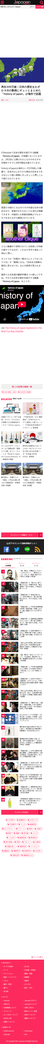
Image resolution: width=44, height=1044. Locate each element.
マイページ (7, 1011)
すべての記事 (8, 966)
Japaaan (22, 2)
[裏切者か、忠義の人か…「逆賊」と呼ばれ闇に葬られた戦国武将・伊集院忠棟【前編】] (33, 469)
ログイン (32, 7)
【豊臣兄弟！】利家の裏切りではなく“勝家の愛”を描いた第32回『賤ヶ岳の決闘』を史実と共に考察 (31, 633)
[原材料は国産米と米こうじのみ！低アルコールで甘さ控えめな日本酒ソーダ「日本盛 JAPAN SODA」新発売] (33, 437)
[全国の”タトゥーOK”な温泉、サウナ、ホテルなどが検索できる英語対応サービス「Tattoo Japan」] (11, 408)
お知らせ (7, 1004)
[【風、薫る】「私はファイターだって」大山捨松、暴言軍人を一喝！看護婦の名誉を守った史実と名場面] (9, 659)
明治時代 (34, 837)
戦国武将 (33, 824)
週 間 (22, 564)
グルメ (6, 980)
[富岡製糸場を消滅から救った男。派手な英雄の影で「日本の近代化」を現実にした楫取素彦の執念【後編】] (9, 743)
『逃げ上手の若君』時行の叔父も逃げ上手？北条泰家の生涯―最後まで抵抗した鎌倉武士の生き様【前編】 (31, 645)
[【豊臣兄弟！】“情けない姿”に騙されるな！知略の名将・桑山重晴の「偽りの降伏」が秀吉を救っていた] (9, 587)
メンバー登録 (39, 7)
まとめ (26, 966)
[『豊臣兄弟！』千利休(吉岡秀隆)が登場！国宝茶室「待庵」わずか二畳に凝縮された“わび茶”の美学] (9, 611)
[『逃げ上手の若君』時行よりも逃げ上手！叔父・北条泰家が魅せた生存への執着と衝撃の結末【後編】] (9, 695)
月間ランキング (9, 1022)
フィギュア (34, 846)
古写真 (6, 991)
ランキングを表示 (21, 812)
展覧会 (6, 851)
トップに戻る (38, 957)
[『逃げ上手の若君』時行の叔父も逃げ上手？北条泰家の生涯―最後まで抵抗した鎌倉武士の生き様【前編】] (9, 647)
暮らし (6, 988)
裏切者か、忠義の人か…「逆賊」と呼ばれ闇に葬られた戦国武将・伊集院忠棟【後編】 (10, 481)
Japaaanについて (30, 1004)
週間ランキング (29, 1018)
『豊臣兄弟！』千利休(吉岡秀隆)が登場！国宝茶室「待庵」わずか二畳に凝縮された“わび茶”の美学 (31, 609)
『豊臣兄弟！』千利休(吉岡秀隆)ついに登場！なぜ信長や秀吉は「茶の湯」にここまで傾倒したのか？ (31, 669)
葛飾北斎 (16, 855)
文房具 (37, 842)
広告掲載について (10, 1007)
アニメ (23, 824)
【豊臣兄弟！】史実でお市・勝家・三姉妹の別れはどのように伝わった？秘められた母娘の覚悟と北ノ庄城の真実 (31, 766)
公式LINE (27, 549)
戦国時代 (22, 820)
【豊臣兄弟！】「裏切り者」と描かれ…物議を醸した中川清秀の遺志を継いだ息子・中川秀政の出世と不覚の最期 (31, 706)
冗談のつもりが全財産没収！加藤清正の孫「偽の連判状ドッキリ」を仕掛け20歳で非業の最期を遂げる (31, 778)
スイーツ (21, 829)
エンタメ (27, 984)
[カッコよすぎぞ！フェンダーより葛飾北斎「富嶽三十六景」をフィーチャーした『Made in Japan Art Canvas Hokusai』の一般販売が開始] (11, 437)
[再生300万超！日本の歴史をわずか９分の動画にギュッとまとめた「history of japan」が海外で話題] (22, 70)
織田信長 (23, 837)
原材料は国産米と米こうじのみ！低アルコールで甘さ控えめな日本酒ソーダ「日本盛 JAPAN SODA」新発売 (32, 451)
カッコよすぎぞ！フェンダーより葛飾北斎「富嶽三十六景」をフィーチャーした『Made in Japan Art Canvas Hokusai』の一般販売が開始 (11, 452)
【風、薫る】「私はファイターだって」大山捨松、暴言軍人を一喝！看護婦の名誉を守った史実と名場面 (31, 657)
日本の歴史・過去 (10, 392)
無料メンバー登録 (30, 1011)
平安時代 (13, 824)
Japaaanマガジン (30, 1000)
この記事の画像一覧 (23, 386)
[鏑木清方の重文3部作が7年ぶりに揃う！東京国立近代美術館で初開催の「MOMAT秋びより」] (9, 731)
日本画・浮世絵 (29, 970)
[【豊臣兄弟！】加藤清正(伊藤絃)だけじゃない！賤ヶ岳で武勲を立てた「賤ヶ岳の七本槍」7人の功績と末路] (9, 623)
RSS (37, 549)
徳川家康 (9, 842)
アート (6, 970)
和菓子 (26, 980)
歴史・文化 (5, 100)
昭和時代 (27, 851)
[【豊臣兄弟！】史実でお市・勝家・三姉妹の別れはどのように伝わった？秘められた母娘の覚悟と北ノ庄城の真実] (9, 767)
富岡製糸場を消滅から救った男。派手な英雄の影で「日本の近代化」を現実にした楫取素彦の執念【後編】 (31, 742)
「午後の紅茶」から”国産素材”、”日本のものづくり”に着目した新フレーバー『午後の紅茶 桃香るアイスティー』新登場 (32, 422)
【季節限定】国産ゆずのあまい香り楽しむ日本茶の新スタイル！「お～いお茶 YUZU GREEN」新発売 (31, 802)
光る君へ (38, 851)
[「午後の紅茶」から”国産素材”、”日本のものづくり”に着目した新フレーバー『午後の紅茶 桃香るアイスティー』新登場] (33, 408)
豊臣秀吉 (23, 846)
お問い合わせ (29, 1007)
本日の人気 (7, 1018)
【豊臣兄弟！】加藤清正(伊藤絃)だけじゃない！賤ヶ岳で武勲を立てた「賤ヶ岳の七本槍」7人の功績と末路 (31, 621)
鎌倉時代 (16, 851)
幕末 (9, 833)
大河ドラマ (34, 820)
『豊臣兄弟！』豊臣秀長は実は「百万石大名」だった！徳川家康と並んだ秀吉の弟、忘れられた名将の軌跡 (31, 790)
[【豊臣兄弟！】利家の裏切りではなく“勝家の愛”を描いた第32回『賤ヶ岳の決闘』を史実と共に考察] (9, 635)
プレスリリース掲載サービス (21, 535)
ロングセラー (9, 829)
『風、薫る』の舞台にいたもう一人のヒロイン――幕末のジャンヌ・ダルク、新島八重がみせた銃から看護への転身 (31, 573)
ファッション (8, 973)
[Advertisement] (22, 33)
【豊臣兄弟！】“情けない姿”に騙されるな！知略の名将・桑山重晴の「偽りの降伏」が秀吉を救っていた (31, 585)
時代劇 (26, 833)
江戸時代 (11, 820)
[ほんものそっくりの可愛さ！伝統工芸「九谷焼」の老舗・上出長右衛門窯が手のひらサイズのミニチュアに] (9, 719)
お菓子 (39, 829)
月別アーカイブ (29, 1014)
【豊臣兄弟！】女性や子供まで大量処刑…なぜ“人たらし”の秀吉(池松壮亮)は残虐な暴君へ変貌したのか (31, 682)
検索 (41, 2)
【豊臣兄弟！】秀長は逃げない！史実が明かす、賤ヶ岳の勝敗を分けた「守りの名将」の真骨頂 (31, 597)
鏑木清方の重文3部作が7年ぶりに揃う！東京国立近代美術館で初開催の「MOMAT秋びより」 (31, 729)
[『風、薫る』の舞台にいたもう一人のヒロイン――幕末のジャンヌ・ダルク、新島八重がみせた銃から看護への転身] (9, 575)
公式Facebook (6, 549)
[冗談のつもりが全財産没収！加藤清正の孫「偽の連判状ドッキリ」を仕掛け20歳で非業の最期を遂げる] (9, 779)
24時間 (8, 564)
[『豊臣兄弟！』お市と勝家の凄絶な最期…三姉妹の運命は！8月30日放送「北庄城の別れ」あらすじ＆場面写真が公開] (9, 755)
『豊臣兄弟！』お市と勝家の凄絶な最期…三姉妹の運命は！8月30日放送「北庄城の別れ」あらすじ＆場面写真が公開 (31, 754)
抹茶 (18, 842)
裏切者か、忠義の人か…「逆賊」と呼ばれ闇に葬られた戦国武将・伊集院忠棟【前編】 (32, 481)
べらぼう (12, 837)
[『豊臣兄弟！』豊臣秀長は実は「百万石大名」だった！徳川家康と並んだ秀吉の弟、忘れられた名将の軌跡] (9, 791)
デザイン (27, 842)
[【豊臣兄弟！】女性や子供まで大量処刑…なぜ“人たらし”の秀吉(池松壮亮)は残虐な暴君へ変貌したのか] (9, 683)
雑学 (30, 829)
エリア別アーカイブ (11, 1014)
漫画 (17, 833)
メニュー (2, 2)
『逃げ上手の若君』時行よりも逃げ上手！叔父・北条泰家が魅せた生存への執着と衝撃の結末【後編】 (31, 694)
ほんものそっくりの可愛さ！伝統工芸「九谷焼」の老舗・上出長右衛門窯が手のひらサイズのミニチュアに (31, 718)
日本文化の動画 (25, 392)
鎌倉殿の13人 (28, 855)
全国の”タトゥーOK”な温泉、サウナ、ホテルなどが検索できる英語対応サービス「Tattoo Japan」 (11, 420)
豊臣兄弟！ (11, 846)
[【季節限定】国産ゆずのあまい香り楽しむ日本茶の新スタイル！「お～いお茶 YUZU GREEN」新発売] (9, 803)
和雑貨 (26, 977)
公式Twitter (17, 549)
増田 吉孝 (32, 100)
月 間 (36, 564)
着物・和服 (28, 973)
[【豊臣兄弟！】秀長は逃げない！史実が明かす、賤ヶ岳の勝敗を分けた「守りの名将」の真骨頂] (9, 599)
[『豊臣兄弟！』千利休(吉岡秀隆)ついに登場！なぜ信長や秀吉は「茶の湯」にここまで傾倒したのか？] (9, 671)
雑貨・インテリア (10, 977)
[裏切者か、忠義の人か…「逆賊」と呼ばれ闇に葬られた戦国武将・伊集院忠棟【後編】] (11, 469)
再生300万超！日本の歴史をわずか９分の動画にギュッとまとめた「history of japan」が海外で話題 (21, 90)
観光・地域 (7, 984)
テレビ (35, 833)
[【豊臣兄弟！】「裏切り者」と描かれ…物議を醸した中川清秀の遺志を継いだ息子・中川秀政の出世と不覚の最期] (9, 707)
